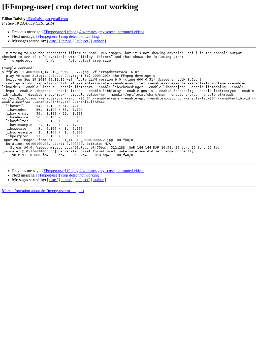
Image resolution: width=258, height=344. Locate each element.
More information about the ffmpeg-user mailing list (43, 191)
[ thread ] (66, 41)
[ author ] (98, 41)
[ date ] (52, 41)
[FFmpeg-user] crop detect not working (67, 36)
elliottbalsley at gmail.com (47, 19)
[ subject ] (82, 41)
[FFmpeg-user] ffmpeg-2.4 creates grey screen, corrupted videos (93, 32)
